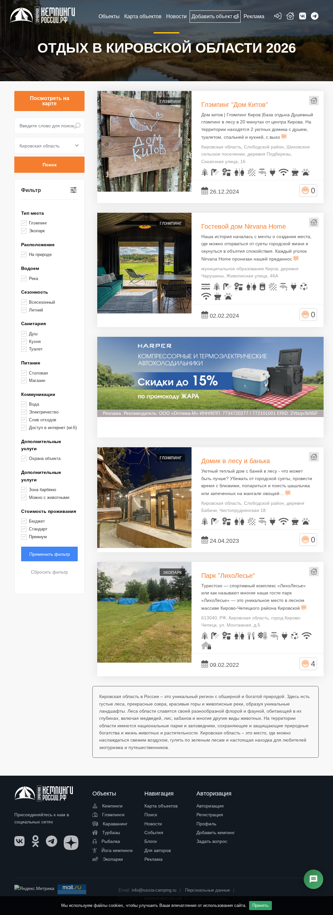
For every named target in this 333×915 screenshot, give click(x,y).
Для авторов (157, 850)
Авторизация (210, 805)
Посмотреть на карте (49, 100)
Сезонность (34, 292)
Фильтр (31, 190)
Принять (260, 905)
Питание (30, 362)
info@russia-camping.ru (154, 890)
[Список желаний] (290, 17)
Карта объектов (161, 805)
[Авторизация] (277, 17)
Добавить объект (212, 16)
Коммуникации (38, 394)
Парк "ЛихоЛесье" (228, 575)
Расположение (38, 244)
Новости (153, 823)
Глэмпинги (113, 814)
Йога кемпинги (116, 850)
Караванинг (114, 823)
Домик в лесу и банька (235, 460)
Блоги (150, 841)
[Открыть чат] (313, 879)
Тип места (32, 213)
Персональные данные (207, 890)
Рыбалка (110, 841)
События (153, 832)
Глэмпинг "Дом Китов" (234, 104)
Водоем (30, 268)
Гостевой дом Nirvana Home (243, 226)
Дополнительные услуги (41, 445)
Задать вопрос (211, 841)
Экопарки (112, 859)
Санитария (33, 323)
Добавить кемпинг (215, 832)
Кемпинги (112, 805)
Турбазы (110, 832)
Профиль (206, 823)
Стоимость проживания (48, 511)
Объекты (109, 16)
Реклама (153, 859)
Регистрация (209, 814)
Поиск (150, 814)
